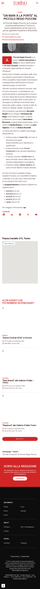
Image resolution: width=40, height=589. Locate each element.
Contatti (6, 531)
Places (6, 511)
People (6, 507)
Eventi (15, 452)
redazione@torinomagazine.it (20, 570)
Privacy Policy (15, 556)
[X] (28, 215)
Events (6, 515)
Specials (23, 511)
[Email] (36, 215)
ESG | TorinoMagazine (27, 527)
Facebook (7, 543)
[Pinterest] (20, 215)
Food (22, 507)
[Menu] (2, 3)
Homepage (6, 452)
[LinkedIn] (11, 215)
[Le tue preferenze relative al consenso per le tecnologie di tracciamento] (3, 586)
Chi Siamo (7, 527)
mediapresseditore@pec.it (20, 578)
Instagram (24, 543)
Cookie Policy (25, 556)
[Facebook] (3, 215)
